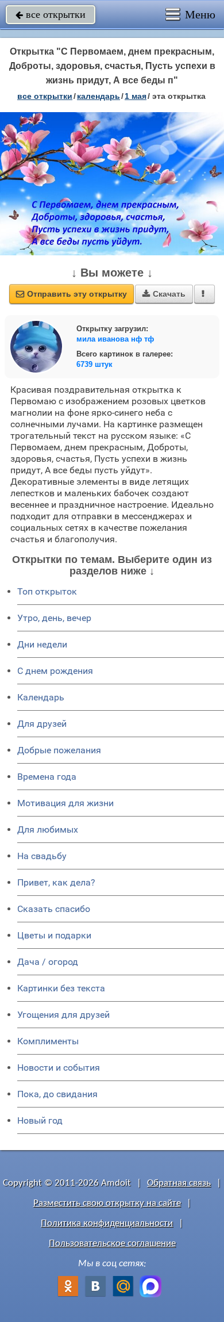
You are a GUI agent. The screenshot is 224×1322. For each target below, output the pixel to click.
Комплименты (48, 1041)
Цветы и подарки (54, 935)
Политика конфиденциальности (107, 1223)
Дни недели (42, 644)
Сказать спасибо (53, 908)
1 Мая (135, 96)
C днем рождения (55, 670)
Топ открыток (47, 591)
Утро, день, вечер (54, 617)
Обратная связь (179, 1183)
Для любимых (47, 829)
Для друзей (42, 723)
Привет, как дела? (56, 882)
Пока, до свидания (57, 1094)
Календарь (98, 96)
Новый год (40, 1120)
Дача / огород (47, 961)
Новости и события (58, 1067)
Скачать (164, 293)
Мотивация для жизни (65, 803)
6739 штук (94, 364)
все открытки (51, 14)
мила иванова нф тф (115, 339)
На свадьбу (42, 855)
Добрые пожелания (59, 750)
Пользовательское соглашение (112, 1243)
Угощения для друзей (63, 1014)
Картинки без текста (61, 988)
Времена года (46, 776)
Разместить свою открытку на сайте (107, 1203)
